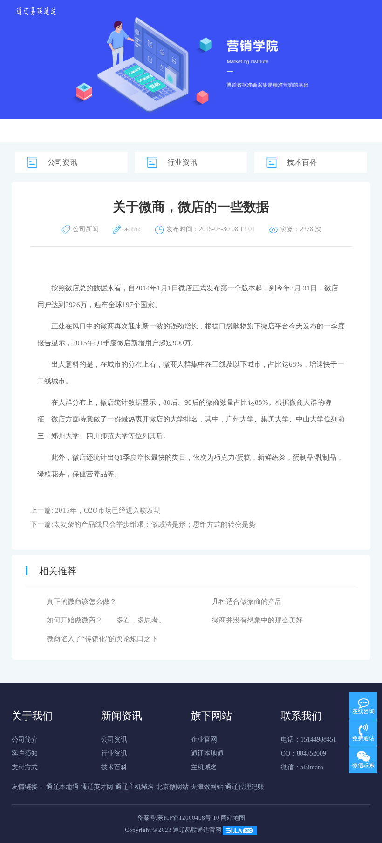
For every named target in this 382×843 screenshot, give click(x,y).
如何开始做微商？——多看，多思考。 (106, 620)
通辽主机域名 (134, 786)
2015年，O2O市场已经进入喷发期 (108, 510)
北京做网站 (172, 786)
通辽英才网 (97, 786)
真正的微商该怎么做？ (81, 601)
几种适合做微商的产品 (247, 601)
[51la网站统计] (240, 829)
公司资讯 (62, 162)
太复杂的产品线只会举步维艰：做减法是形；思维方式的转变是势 (154, 524)
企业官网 (204, 739)
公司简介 (25, 739)
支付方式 (25, 767)
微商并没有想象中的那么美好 (257, 620)
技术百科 (302, 162)
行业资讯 (182, 162)
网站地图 (233, 817)
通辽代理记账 (244, 786)
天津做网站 (207, 786)
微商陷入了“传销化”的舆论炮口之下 (102, 638)
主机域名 (204, 767)
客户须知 (25, 753)
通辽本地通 (207, 753)
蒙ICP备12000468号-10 (188, 817)
